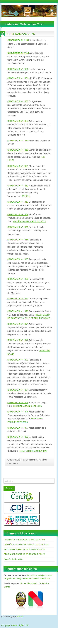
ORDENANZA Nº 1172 (17, 340)
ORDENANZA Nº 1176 (17, 411)
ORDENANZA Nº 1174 (17, 390)
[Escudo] (21, 600)
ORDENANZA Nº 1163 (17, 202)
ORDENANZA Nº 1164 (17, 214)
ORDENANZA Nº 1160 (17, 150)
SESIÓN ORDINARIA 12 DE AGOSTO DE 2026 (24, 549)
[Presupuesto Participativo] (22, 520)
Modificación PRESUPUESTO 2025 (29, 221)
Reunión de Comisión (13, 559)
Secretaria (30, 460)
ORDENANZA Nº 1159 (17, 140)
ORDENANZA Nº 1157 (17, 101)
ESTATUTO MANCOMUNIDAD (33, 451)
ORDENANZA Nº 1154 (18, 53)
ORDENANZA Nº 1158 (17, 121)
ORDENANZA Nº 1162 (17, 185)
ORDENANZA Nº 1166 (17, 239)
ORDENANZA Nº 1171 (17, 324)
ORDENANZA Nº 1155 (17, 69)
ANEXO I (26, 196)
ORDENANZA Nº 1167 (17, 259)
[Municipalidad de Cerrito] (22, 496)
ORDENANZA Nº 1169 (17, 298)
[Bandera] (35, 600)
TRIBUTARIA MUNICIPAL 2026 (27, 406)
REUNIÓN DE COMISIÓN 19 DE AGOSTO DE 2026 (26, 544)
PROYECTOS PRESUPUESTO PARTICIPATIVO (24, 540)
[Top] (1, 622)
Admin (20, 616)
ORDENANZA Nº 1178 (17, 437)
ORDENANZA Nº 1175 (17, 402)
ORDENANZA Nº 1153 (18, 40)
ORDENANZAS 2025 (21, 34)
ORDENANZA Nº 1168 (17, 279)
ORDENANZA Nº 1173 (17, 359)
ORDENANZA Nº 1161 (17, 166)
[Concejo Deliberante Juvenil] (22, 508)
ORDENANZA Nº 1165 (17, 227)
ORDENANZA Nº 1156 (17, 78)
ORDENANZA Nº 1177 (17, 428)
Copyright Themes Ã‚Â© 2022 (15, 625)
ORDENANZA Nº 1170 (17, 311)
